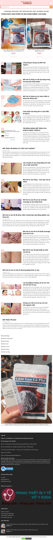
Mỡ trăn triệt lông (5, 335)
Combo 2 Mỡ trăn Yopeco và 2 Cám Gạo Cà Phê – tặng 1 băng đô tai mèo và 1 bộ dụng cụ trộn (13, 50)
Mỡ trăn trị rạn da (5, 346)
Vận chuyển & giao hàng (6, 517)
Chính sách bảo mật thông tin (7, 513)
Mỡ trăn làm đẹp (5, 349)
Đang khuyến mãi (5, 479)
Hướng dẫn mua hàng (6, 481)
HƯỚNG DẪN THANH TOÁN (7, 515)
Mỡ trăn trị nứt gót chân (6, 338)
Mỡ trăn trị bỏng (5, 341)
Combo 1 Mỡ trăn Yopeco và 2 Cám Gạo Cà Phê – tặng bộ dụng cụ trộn (39, 50)
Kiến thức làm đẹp (5, 352)
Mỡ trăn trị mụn (4, 343)
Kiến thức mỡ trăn (5, 511)
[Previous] (1, 38)
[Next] (52, 38)
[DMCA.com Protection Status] (26, 538)
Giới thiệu (3, 477)
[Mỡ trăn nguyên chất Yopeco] (27, 2)
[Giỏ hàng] (51, 2)
